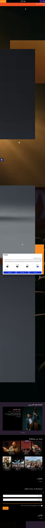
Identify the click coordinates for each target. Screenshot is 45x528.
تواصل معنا (1, 159)
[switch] (28, 266)
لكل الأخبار (41, 518)
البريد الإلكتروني (39, 499)
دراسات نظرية (10, 411)
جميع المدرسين (23, 432)
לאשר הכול (9, 272)
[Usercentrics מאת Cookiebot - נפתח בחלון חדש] (7, 255)
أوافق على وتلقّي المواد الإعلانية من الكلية (31, 505)
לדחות (35, 272)
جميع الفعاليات (40, 481)
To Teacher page (18, 416)
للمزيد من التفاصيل (37, 454)
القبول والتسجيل (3, 1)
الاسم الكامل (39, 496)
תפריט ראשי (43, 1)
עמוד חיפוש (40, 1)
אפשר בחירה (22, 272)
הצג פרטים (6, 269)
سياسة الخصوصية (34, 505)
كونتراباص (14, 411)
